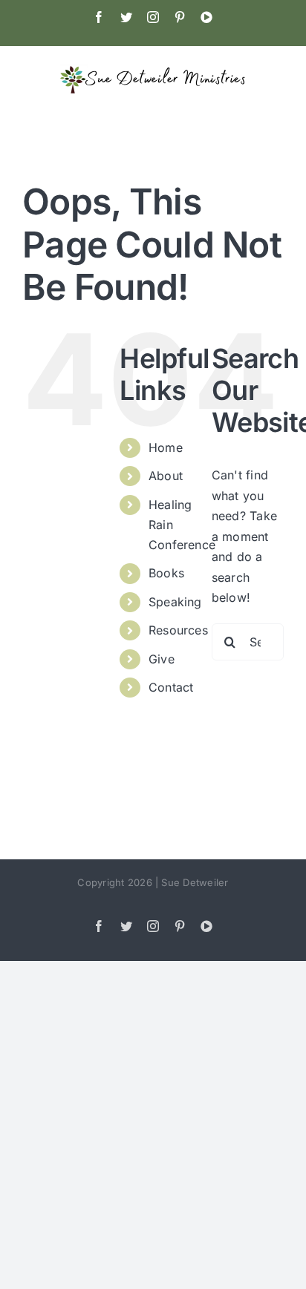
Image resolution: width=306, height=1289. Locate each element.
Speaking (175, 601)
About (166, 475)
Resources (178, 630)
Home (166, 447)
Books (166, 572)
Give (162, 659)
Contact (171, 687)
